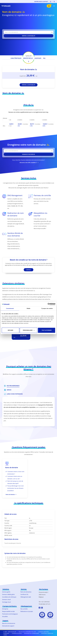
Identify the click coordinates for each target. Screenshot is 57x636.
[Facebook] (39, 608)
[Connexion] (50, 1)
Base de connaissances (8, 623)
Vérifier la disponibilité (28, 35)
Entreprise (5, 609)
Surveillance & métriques (9, 597)
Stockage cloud (6, 602)
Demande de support (8, 626)
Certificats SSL (24, 594)
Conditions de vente (17, 633)
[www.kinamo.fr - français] (6, 6)
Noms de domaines (25, 592)
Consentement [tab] (10, 308)
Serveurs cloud (6, 599)
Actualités (5, 616)
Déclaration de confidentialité (31, 633)
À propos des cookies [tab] (47, 308)
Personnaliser (28, 330)
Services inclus (28, 58)
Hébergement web (25, 597)
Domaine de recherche (28, 154)
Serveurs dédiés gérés (8, 594)
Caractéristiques (16, 58)
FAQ (44, 58)
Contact (28, 269)
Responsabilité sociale (8, 611)
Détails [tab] (28, 308)
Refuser (10, 330)
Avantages (38, 58)
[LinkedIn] (42, 608)
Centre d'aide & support (41, 1)
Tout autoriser (47, 330)
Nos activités (24, 609)
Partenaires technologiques (10, 614)
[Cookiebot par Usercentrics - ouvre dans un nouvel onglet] (48, 304)
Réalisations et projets (26, 611)
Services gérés (6, 592)
